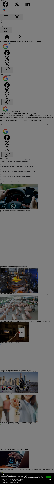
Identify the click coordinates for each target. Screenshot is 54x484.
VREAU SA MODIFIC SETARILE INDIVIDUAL (48, 479)
